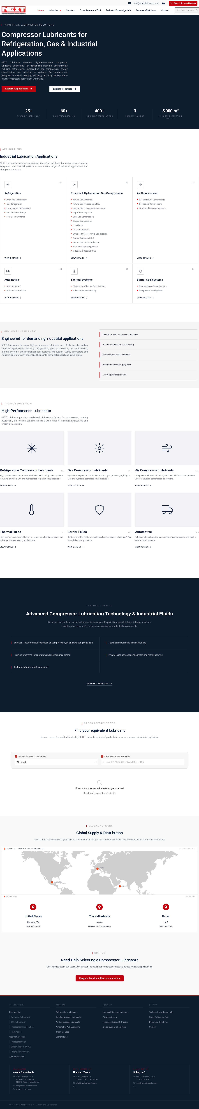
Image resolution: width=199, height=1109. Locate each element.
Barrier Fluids (62, 1037)
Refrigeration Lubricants (67, 1012)
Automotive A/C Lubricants (68, 1027)
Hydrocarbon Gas (18, 1042)
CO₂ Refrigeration (18, 1022)
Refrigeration (15, 1012)
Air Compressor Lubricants (68, 1022)
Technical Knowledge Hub (161, 1012)
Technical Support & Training (115, 1022)
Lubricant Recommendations (116, 1012)
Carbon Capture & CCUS (21, 1047)
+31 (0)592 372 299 (23, 1089)
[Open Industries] (60, 10)
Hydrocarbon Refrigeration (22, 1027)
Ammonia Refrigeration (21, 1017)
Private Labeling (110, 1017)
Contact (152, 1027)
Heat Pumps (16, 1032)
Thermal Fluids (62, 1032)
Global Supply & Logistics (114, 1027)
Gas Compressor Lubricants (68, 1017)
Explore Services (98, 684)
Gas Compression (17, 1037)
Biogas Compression (20, 1052)
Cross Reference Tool (159, 1017)
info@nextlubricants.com (26, 1086)
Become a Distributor (158, 1022)
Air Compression (16, 1057)
